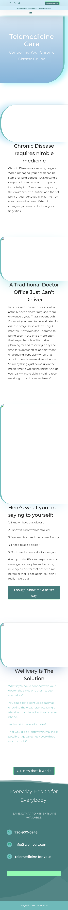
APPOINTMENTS (52, 3)
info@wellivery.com (31, 845)
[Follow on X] (14, 2)
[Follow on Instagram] (19, 2)
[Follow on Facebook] (10, 2)
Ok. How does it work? (34, 771)
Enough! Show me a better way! (34, 593)
